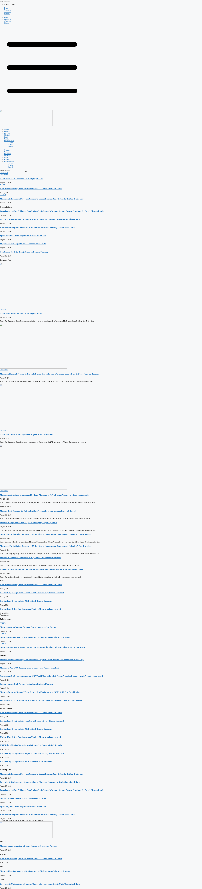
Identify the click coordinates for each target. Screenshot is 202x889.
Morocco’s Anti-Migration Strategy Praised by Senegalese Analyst (28, 627)
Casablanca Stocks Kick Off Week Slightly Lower (21, 179)
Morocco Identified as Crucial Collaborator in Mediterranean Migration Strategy (35, 637)
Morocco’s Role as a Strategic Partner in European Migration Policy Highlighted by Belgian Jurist (42, 647)
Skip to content (5, 1)
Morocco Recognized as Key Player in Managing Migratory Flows (28, 523)
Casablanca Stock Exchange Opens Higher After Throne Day (26, 434)
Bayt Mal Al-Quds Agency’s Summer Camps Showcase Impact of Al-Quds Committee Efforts (40, 219)
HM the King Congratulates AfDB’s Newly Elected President (26, 601)
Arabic (10, 143)
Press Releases (9, 141)
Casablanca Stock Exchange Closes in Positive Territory (24, 252)
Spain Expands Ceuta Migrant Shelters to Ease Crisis (23, 235)
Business (7, 131)
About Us (7, 12)
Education (7, 133)
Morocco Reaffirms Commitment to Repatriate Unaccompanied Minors (30, 558)
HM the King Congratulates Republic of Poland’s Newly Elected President (32, 593)
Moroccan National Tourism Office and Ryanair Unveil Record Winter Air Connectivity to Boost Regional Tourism (49, 374)
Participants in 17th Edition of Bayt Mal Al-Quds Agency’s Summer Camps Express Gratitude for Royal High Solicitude (52, 211)
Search (2, 171)
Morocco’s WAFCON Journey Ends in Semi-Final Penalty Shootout (29, 668)
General (6, 129)
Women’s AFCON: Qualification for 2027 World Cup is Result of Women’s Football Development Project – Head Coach (51, 676)
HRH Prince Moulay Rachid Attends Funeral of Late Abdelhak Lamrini (31, 189)
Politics (6, 139)
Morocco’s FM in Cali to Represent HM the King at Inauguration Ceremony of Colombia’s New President (45, 534)
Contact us (7, 10)
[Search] (26, 171)
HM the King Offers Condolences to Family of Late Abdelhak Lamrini (30, 609)
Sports (6, 137)
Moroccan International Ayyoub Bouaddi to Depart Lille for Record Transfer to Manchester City (42, 199)
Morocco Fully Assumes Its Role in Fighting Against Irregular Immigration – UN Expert (38, 511)
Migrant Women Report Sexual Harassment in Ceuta (23, 244)
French (10, 146)
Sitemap (7, 14)
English (10, 144)
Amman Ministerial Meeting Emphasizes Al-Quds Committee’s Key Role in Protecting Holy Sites (41, 569)
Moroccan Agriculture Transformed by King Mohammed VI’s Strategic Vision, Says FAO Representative (45, 495)
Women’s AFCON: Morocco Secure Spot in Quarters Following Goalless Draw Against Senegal (41, 700)
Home (6, 8)
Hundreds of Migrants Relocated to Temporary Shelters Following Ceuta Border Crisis (37, 227)
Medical (7, 135)
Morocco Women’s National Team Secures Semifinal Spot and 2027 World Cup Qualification (40, 692)
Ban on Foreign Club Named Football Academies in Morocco (26, 684)
